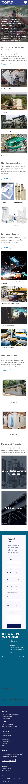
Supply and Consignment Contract (9, 726)
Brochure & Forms (6, 741)
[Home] (7, 2)
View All (5, 65)
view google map (9, 760)
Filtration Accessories (7, 716)
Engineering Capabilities (7, 724)
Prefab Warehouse (6, 718)
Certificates (4, 743)
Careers (4, 781)
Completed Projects (6, 735)
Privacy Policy (10, 781)
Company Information (6, 733)
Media (3, 745)
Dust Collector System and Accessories (11, 714)
